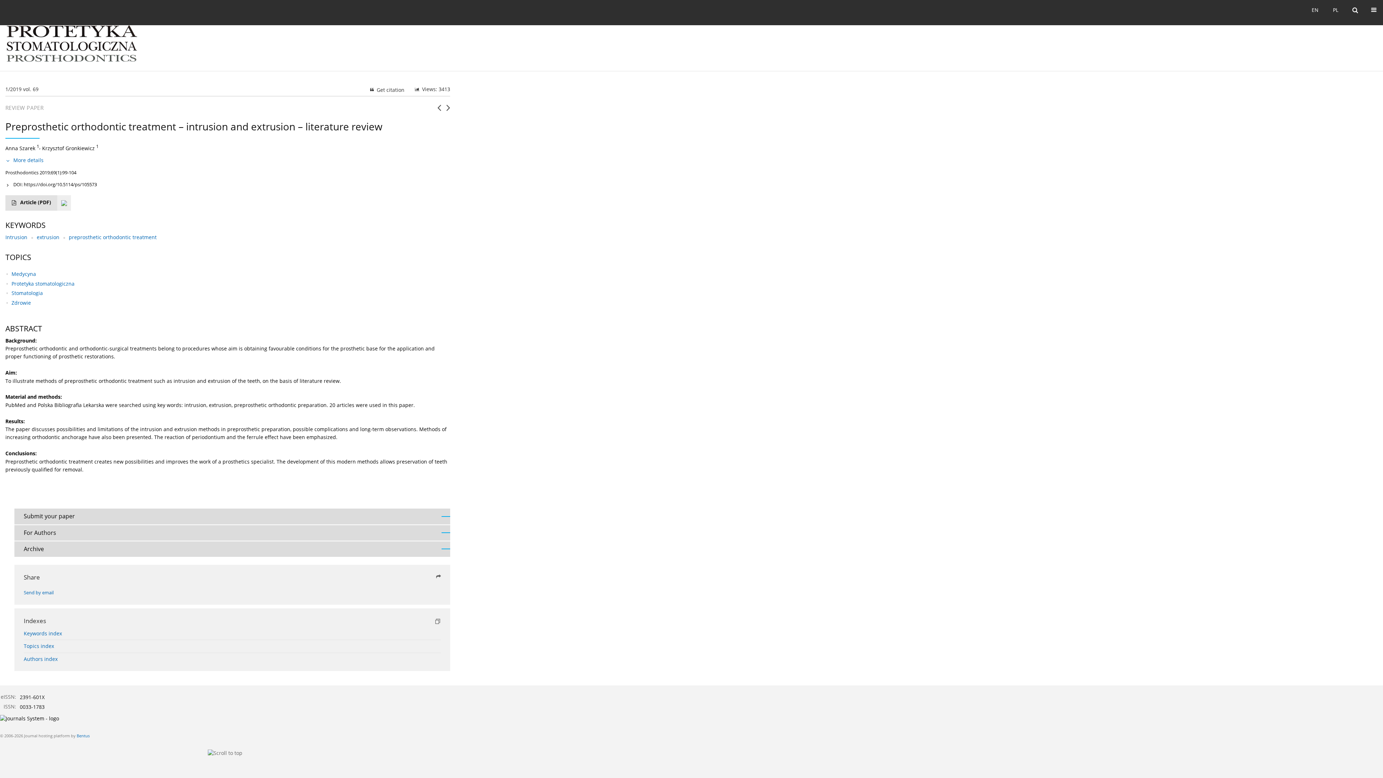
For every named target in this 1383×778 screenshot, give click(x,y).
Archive (34, 549)
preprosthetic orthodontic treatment (113, 237)
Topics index (39, 646)
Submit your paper (49, 516)
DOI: (55, 184)
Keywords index (43, 633)
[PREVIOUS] (439, 111)
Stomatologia (27, 293)
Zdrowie (21, 302)
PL (1335, 9)
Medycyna (24, 273)
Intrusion (16, 237)
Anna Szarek (20, 148)
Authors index (41, 659)
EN (1315, 9)
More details (28, 160)
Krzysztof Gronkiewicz (68, 148)
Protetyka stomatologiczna (43, 283)
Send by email (39, 593)
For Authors (40, 533)
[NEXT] (448, 111)
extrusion (48, 237)
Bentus (83, 735)
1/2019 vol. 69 (22, 89)
